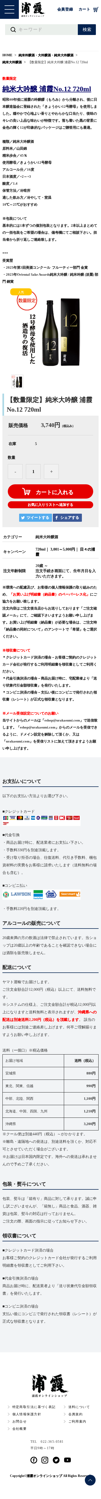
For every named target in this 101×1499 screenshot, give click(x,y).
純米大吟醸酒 (12, 62)
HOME (7, 55)
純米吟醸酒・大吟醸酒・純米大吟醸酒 (46, 55)
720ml (41, 549)
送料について (79, 1407)
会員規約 (75, 1414)
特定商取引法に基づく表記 (34, 1407)
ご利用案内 (77, 1421)
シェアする (69, 518)
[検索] (87, 29)
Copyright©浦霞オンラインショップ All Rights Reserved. (50, 1476)
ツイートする (38, 518)
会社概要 (19, 1428)
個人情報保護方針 (26, 1414)
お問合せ (19, 1421)
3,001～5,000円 (62, 549)
